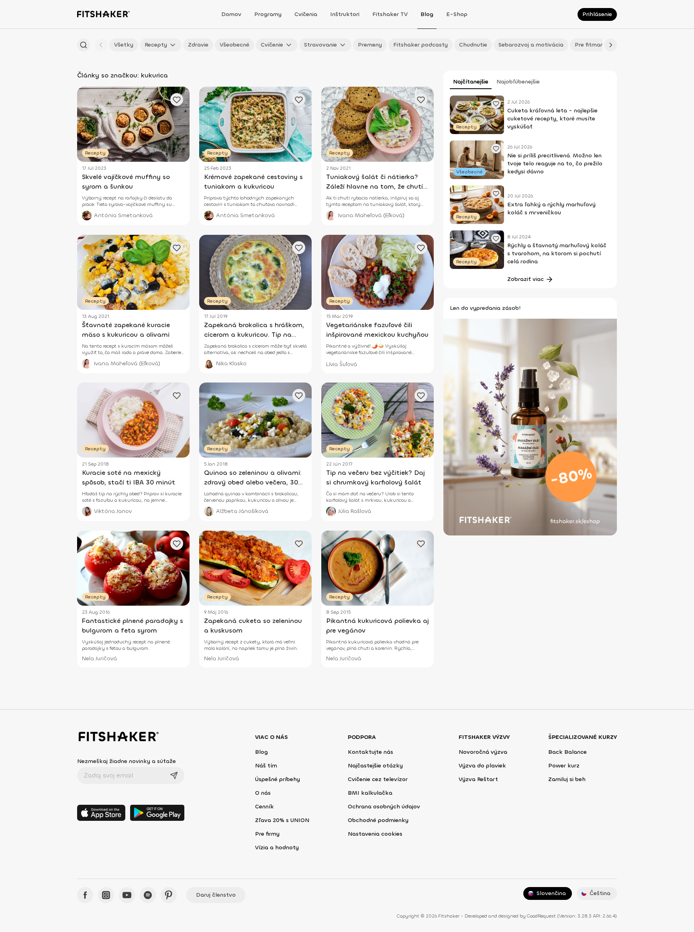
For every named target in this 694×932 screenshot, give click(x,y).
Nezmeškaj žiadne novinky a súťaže (126, 761)
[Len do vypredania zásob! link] (530, 426)
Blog (426, 14)
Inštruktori (344, 14)
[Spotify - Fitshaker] (148, 895)
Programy (268, 14)
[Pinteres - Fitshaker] (169, 895)
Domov (231, 14)
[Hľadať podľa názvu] (83, 45)
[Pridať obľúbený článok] (496, 103)
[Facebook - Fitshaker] (85, 895)
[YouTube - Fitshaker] (127, 895)
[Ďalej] (610, 45)
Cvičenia (305, 14)
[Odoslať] (174, 775)
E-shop (456, 14)
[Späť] (101, 45)
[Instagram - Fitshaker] (106, 895)
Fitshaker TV (390, 14)
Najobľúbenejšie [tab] (518, 81)
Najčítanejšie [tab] (470, 81)
